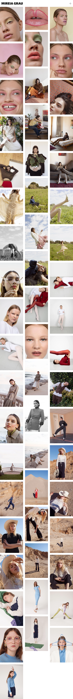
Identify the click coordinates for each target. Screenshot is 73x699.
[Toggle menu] (70, 3)
